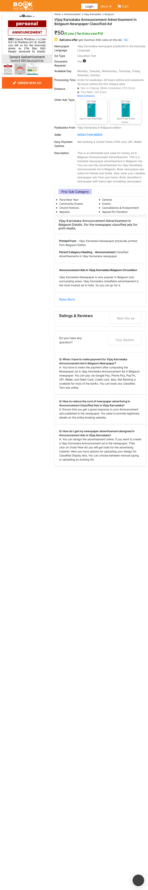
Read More (67, 299)
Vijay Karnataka (92, 14)
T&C (126, 39)
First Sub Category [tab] (75, 192)
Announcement (72, 14)
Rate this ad (125, 318)
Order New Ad (29, 83)
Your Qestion (124, 340)
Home (57, 14)
